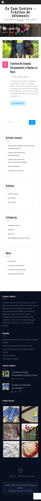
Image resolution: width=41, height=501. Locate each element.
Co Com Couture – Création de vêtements (20, 12)
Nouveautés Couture (26, 476)
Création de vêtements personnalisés (17, 346)
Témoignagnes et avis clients (19, 238)
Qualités (11, 230)
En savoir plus (18, 103)
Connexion (12, 261)
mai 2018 (11, 198)
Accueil (13, 476)
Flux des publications (16, 265)
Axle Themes (27, 491)
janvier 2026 (13, 194)
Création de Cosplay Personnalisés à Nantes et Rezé (24, 67)
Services (26, 77)
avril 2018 (12, 202)
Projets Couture (17, 77)
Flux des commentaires (17, 270)
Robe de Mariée (14, 166)
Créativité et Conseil (15, 171)
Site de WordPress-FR (16, 274)
